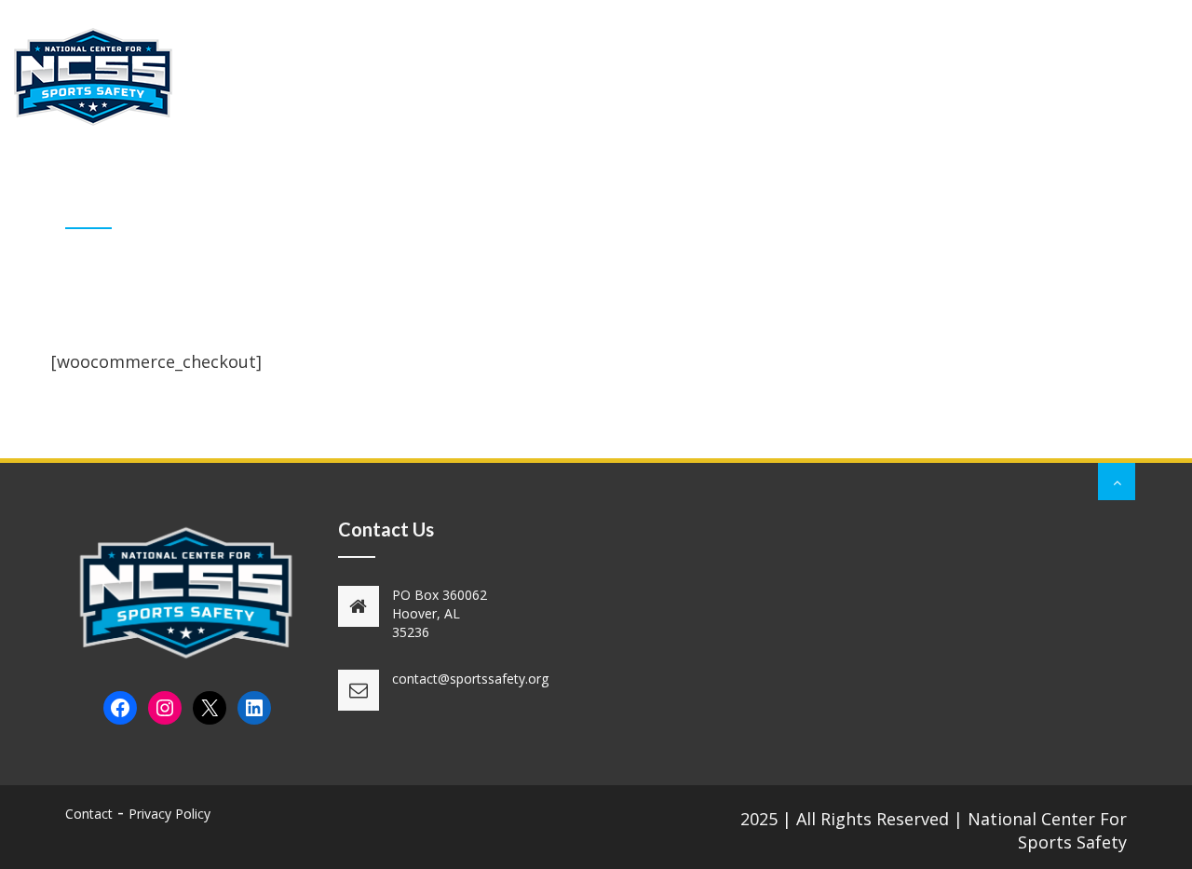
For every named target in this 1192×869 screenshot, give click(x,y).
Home (224, 57)
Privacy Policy (169, 813)
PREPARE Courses (589, 57)
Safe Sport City (840, 57)
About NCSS (313, 57)
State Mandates (440, 57)
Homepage (1011, 204)
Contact (1111, 57)
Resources (718, 57)
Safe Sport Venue (988, 57)
